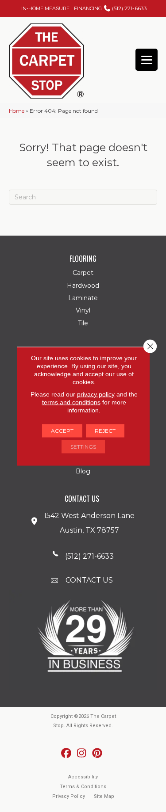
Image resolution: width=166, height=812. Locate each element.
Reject (105, 430)
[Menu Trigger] (146, 60)
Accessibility (83, 776)
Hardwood (83, 286)
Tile (83, 323)
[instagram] (81, 753)
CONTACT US (89, 580)
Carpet (83, 273)
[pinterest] (97, 753)
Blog (83, 471)
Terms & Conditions (83, 786)
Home (16, 110)
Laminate (83, 298)
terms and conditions (71, 401)
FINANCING (88, 8)
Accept (62, 430)
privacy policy (96, 393)
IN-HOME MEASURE (45, 8)
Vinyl (83, 310)
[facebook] (66, 753)
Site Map (104, 796)
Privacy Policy (68, 796)
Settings (83, 446)
